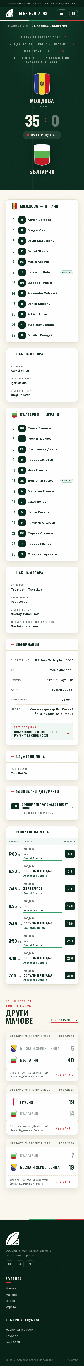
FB (9, 1264)
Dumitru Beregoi (40, 335)
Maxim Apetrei (38, 261)
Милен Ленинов (39, 428)
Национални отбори (20, 1329)
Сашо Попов (37, 501)
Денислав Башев (40, 480)
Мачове (25, 26)
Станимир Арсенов (42, 554)
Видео (10, 1300)
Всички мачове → (64, 1020)
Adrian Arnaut (38, 314)
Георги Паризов (39, 438)
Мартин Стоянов (40, 533)
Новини (11, 1288)
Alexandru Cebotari (42, 293)
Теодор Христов (40, 459)
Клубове (12, 1336)
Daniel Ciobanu (39, 303)
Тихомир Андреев (41, 522)
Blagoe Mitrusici (40, 282)
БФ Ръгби (13, 1342)
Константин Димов (42, 449)
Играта (11, 1307)
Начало (11, 26)
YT (30, 1264)
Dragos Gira (36, 230)
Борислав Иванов (41, 491)
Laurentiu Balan (40, 272)
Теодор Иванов (39, 543)
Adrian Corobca (39, 219)
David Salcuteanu (41, 240)
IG (20, 1264)
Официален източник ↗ (38, 813)
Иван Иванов (37, 470)
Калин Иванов (38, 512)
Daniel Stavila (38, 251)
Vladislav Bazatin (41, 324)
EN (73, 13)
